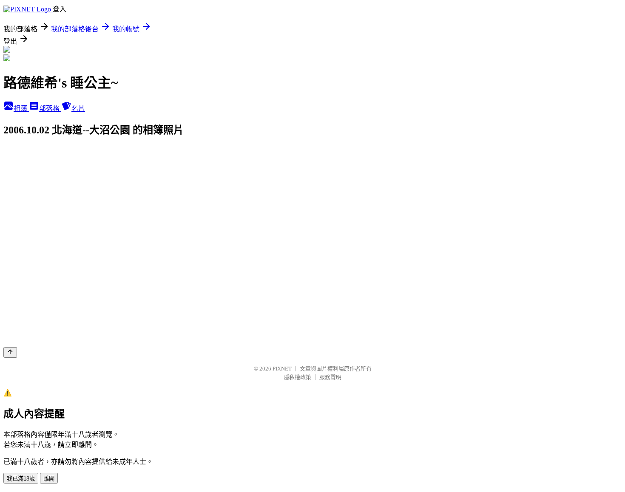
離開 (48, 478)
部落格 (50, 108)
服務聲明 (330, 377)
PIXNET (282, 368)
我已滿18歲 (21, 478)
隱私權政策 (297, 377)
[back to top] (10, 352)
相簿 (21, 108)
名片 (78, 108)
